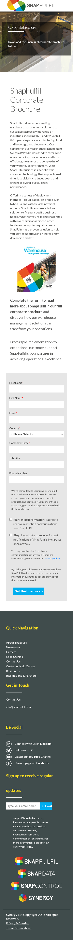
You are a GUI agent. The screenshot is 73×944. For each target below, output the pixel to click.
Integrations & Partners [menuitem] (21, 675)
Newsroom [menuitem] (13, 647)
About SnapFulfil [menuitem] (16, 642)
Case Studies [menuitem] (14, 656)
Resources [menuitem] (13, 671)
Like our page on (32, 763)
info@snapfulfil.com (18, 707)
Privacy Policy (52, 558)
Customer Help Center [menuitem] (20, 666)
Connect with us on (33, 743)
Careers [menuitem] (11, 652)
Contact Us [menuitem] (13, 661)
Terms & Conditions (18, 928)
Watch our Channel (33, 756)
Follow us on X (24, 750)
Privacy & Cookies (17, 923)
